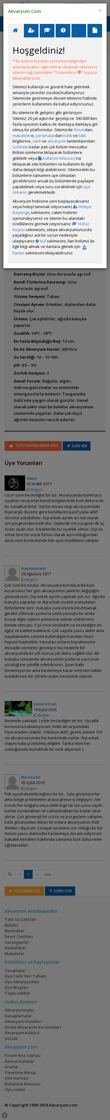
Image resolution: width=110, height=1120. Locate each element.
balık (67, 135)
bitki (82, 135)
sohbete (20, 147)
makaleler (22, 135)
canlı (36, 141)
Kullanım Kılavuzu (58, 158)
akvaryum (56, 141)
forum (79, 129)
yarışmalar (45, 135)
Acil (42, 241)
